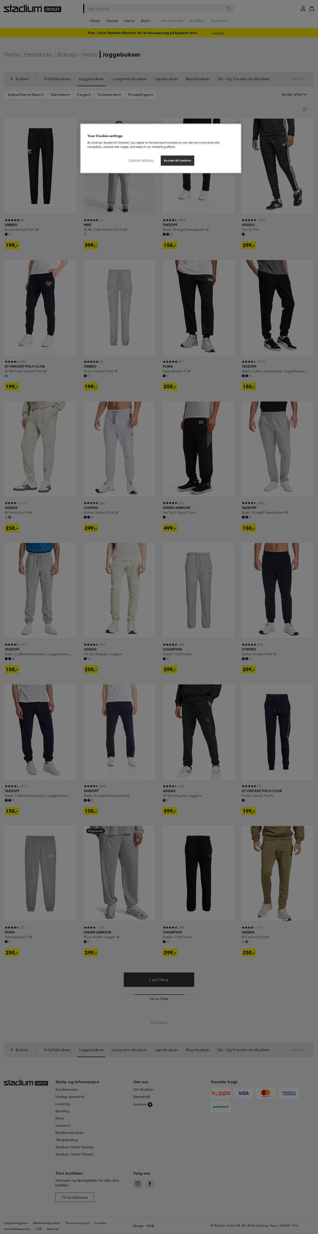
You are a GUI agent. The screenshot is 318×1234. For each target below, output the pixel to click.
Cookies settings (141, 160)
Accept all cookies (177, 160)
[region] (160, 148)
